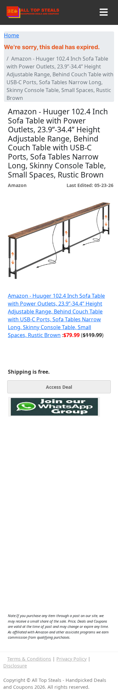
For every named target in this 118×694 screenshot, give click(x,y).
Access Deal (59, 387)
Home (11, 35)
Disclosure (15, 666)
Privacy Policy (71, 659)
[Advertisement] (54, 446)
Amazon (17, 185)
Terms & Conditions (29, 659)
